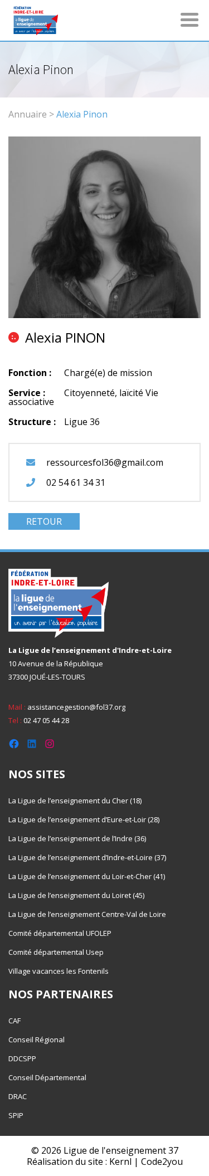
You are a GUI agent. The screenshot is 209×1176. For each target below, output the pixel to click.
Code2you (162, 1161)
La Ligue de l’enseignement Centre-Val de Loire (87, 914)
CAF (14, 1021)
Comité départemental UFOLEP (59, 933)
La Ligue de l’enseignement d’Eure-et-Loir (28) (83, 819)
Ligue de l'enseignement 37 (121, 1150)
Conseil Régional (36, 1040)
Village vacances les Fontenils (58, 971)
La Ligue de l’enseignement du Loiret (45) (76, 895)
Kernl (120, 1161)
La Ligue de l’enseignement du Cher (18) (75, 801)
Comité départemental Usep (56, 952)
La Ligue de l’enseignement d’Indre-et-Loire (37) (87, 857)
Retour (44, 521)
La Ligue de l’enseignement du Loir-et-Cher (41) (86, 876)
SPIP (15, 1115)
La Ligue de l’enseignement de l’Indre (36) (77, 838)
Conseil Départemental (47, 1077)
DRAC (17, 1096)
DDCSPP (22, 1058)
